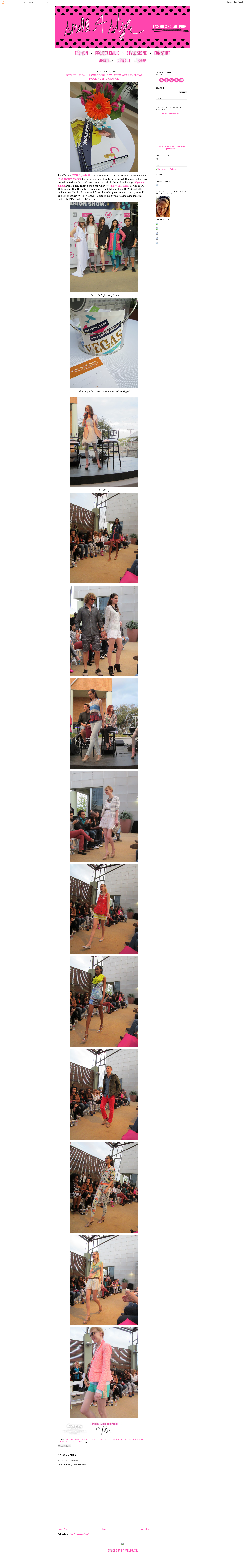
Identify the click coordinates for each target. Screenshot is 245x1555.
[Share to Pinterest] (70, 1445)
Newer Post (62, 1529)
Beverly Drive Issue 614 (171, 114)
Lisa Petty (103, 1439)
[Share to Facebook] (67, 1445)
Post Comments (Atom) (79, 1534)
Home (104, 1529)
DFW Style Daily (81, 175)
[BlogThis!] (62, 1445)
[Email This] (59, 1445)
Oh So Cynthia (139, 1439)
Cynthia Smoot (73, 1439)
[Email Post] (86, 1442)
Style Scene (77, 1442)
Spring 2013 (63, 1442)
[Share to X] (64, 1445)
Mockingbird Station (69, 179)
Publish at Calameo (166, 146)
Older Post (145, 1529)
